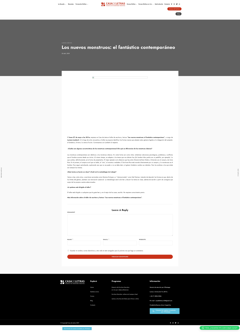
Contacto (167, 4)
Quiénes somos (94, 292)
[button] (219, 328)
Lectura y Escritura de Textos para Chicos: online (125, 299)
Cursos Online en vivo (145, 4)
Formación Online (81, 4)
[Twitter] (177, 4)
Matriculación (159, 4)
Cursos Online (131, 4)
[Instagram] (174, 4)
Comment (71, 212)
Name (69, 239)
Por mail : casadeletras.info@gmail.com (161, 301)
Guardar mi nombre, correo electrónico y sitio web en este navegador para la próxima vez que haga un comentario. (106, 251)
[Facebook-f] (171, 4)
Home (92, 287)
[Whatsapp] (179, 4)
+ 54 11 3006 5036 (155, 296)
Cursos (92, 296)
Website (142, 239)
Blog (91, 301)
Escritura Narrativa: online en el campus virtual (125, 294)
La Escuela (61, 4)
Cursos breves (67, 43)
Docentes (71, 4)
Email (105, 239)
